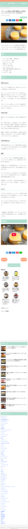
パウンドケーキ (4, 434)
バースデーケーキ (5, 501)
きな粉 (2, 473)
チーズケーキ (23, 17)
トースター (3, 499)
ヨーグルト (3, 436)
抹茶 (2, 459)
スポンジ (3, 496)
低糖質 (2, 428)
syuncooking (4, 461)
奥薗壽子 (3, 511)
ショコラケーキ (4, 464)
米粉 (2, 438)
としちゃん (3, 476)
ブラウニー (3, 451)
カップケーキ (4, 448)
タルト (2, 444)
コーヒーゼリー (4, 491)
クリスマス (3, 431)
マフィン (3, 508)
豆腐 (2, 453)
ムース (2, 446)
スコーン (3, 494)
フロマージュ (4, 506)
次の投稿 (4, 259)
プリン (2, 469)
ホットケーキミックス (6, 429)
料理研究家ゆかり (5, 419)
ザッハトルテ (4, 458)
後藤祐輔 (3, 514)
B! (13, 20)
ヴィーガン (3, 509)
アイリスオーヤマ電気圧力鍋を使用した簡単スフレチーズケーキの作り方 (16, 360)
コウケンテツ (4, 489)
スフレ (2, 426)
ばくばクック (4, 478)
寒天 (2, 513)
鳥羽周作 (3, 523)
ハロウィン (3, 439)
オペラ (2, 481)
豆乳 (2, 471)
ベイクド (3, 449)
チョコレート (4, 416)
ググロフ (3, 488)
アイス (2, 463)
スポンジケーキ (4, 498)
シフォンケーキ (4, 423)
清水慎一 (3, 518)
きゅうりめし (4, 474)
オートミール (4, 456)
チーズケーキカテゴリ (14, 265)
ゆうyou (3, 424)
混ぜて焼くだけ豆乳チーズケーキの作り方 (15, 391)
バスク (2, 433)
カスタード (3, 483)
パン (2, 468)
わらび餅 (3, 479)
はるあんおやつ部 (5, 443)
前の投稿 (24, 259)
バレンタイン (4, 421)
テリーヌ (3, 466)
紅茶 (2, 519)
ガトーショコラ (4, 441)
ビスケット (3, 503)
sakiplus (3, 454)
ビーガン (3, 504)
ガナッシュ (3, 484)
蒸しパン (3, 521)
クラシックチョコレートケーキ (8, 486)
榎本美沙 (3, 516)
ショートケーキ (4, 493)
